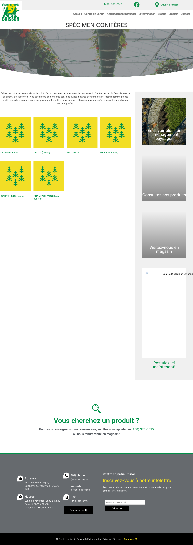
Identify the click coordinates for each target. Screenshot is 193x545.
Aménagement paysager (121, 14)
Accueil (77, 14)
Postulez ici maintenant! (164, 364)
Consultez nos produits (164, 194)
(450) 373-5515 (143, 429)
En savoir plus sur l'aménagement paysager (164, 134)
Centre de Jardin (94, 14)
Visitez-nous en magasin (164, 249)
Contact (185, 14)
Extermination (147, 14)
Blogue (162, 14)
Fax (73, 497)
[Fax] (66, 497)
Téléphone (78, 475)
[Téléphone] (66, 475)
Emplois (173, 14)
